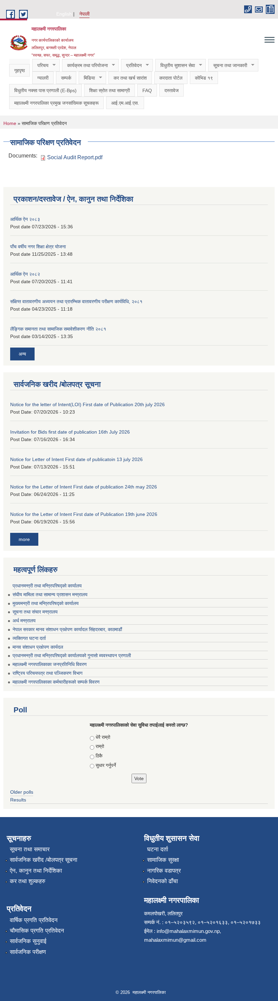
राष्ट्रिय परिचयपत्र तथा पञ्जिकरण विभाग (47, 673)
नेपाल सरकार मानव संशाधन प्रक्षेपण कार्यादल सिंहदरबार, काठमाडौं (70, 629)
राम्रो (100, 746)
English (64, 14)
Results (18, 799)
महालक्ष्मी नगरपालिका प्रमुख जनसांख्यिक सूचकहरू (56, 103)
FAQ (147, 90)
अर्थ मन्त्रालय (24, 620)
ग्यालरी (42, 78)
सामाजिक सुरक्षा (163, 860)
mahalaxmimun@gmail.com (175, 940)
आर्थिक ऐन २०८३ (25, 219)
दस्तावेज (171, 90)
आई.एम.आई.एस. (125, 103)
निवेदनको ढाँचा (162, 881)
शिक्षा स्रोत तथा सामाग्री (109, 90)
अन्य (22, 354)
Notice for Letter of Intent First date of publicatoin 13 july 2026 (76, 459)
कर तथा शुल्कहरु (27, 881)
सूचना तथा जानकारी (227, 65)
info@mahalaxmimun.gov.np (188, 931)
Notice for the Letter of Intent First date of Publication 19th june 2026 (83, 514)
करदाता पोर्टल (170, 78)
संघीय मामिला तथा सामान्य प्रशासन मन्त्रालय (50, 594)
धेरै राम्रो (103, 737)
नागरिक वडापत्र (164, 871)
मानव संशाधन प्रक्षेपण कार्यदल (38, 647)
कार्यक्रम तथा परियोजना (85, 65)
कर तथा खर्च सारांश (130, 78)
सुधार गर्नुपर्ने (106, 765)
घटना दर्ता (157, 849)
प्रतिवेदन (131, 65)
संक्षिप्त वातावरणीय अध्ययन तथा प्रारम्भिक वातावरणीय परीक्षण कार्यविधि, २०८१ (76, 301)
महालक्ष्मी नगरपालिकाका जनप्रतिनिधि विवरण (50, 664)
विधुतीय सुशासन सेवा (175, 65)
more (24, 539)
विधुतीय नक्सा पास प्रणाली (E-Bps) (45, 90)
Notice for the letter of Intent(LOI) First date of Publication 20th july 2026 (87, 404)
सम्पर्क (66, 78)
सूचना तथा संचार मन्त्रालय (35, 611)
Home (9, 123)
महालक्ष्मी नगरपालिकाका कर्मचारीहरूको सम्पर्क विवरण (56, 682)
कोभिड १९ (204, 78)
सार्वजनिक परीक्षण (28, 952)
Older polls (21, 792)
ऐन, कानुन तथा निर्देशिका (36, 871)
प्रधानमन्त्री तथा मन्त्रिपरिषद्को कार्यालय (47, 585)
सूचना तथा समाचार (29, 849)
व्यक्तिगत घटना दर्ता (29, 638)
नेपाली (84, 14)
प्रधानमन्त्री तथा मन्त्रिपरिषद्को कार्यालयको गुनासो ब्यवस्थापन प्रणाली (72, 655)
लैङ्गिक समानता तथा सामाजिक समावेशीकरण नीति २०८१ (58, 329)
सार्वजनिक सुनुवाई (28, 941)
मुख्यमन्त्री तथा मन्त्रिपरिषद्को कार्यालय (46, 603)
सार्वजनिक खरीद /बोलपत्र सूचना (43, 860)
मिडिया (87, 78)
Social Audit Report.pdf (74, 157)
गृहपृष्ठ (19, 70)
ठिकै (99, 755)
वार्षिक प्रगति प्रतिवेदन (34, 920)
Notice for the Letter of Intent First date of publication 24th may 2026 (83, 486)
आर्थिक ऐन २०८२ (25, 274)
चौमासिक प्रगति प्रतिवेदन (37, 930)
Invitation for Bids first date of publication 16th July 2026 (70, 432)
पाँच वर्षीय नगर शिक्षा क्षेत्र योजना (38, 246)
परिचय (40, 65)
